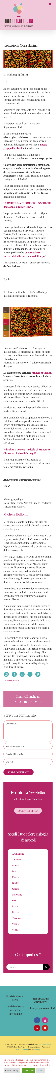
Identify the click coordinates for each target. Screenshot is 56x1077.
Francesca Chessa (42, 372)
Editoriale (7, 680)
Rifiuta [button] (40, 1070)
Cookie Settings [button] (12, 1070)
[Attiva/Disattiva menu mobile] (50, 4)
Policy (37, 1049)
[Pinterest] (37, 1028)
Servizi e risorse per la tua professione (15, 1010)
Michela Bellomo (45, 1044)
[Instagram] (45, 1020)
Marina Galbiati (22, 1049)
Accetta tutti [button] (28, 1070)
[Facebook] (37, 1020)
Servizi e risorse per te (15, 998)
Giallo (16, 680)
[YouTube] (45, 1028)
